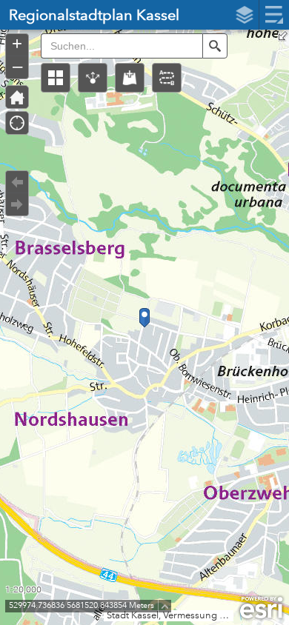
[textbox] (121, 46)
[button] (55, 78)
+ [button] (17, 43)
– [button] (17, 66)
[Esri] (261, 608)
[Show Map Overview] (283, 35)
